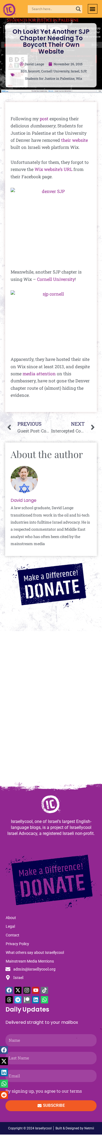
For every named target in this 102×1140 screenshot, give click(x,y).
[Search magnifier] (78, 9)
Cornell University (55, 71)
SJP (83, 71)
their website (74, 140)
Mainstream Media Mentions (30, 961)
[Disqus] (51, 709)
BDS (24, 71)
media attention (39, 373)
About (11, 917)
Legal (10, 926)
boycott (34, 71)
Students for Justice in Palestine (50, 78)
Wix (79, 78)
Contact (12, 935)
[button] (92, 9)
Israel (75, 71)
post (44, 118)
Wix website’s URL (53, 169)
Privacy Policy (17, 944)
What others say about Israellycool (35, 952)
